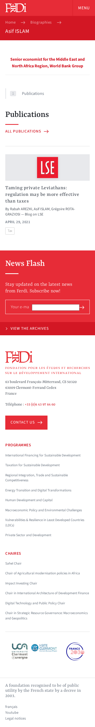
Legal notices (15, 718)
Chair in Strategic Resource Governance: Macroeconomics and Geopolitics (46, 616)
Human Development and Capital (29, 500)
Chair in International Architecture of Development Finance (47, 593)
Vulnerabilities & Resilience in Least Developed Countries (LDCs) (44, 523)
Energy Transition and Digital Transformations (38, 490)
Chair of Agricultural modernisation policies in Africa (42, 573)
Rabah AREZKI (21, 209)
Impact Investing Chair (21, 583)
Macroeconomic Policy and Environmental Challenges (43, 510)
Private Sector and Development (28, 535)
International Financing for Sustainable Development (42, 455)
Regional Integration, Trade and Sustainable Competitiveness (36, 478)
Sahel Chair (13, 563)
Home (10, 22)
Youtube (11, 712)
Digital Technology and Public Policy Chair (35, 603)
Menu (84, 8)
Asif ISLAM (42, 209)
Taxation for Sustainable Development (32, 465)
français (11, 707)
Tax (10, 230)
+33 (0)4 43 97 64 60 (40, 404)
